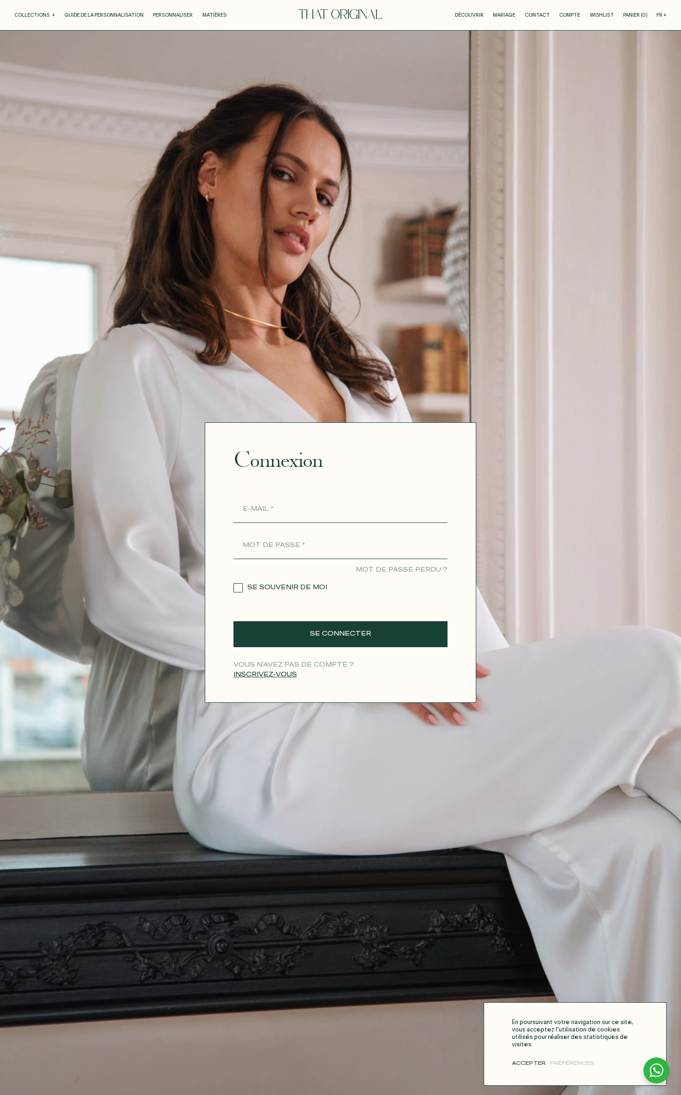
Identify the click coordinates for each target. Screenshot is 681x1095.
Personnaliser (173, 15)
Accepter (529, 1063)
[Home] (340, 14)
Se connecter (340, 634)
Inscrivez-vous (265, 675)
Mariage (504, 15)
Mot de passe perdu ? (402, 570)
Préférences (572, 1063)
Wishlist (602, 15)
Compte (569, 15)
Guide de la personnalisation (104, 15)
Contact (537, 15)
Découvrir (469, 15)
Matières (214, 15)
